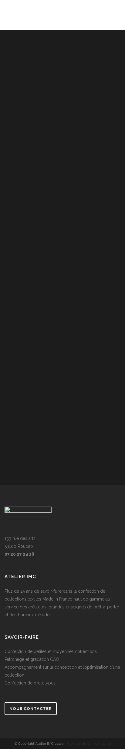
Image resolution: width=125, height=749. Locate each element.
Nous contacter (30, 708)
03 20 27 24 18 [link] (19, 554)
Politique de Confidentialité (88, 743)
